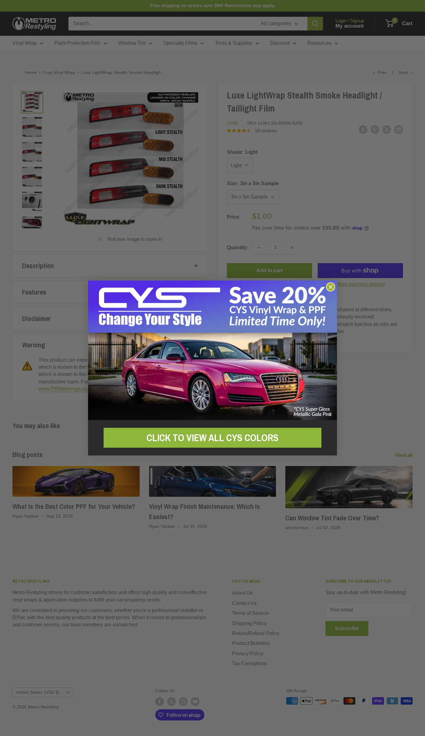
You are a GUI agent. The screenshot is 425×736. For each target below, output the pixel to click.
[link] (212, 350)
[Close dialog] (330, 287)
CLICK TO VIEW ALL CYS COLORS (212, 437)
